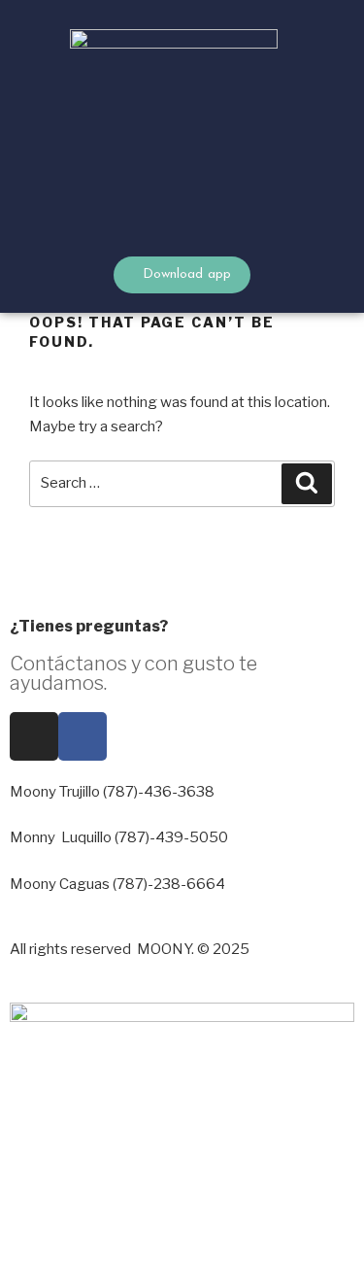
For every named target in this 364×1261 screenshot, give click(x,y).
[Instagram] (34, 736)
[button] (311, 132)
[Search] (306, 483)
